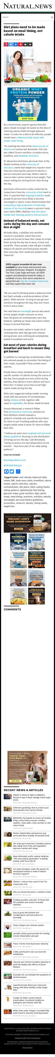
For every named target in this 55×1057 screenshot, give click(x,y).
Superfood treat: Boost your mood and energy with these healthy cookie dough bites (30, 987)
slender (29, 503)
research (20, 503)
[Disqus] (27, 646)
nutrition (38, 496)
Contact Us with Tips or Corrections (27, 1038)
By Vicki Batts (27, 907)
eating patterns (11, 490)
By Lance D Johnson (29, 1016)
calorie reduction (19, 483)
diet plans (24, 487)
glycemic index (11, 493)
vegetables (17, 403)
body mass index (24, 480)
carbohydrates (11, 487)
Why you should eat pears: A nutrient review (32, 892)
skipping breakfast (34, 195)
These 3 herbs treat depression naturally (30, 944)
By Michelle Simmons (30, 803)
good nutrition (26, 493)
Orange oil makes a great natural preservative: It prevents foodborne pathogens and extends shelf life (28, 1000)
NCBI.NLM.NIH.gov (13, 465)
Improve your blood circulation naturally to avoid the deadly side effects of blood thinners (31, 964)
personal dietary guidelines (29, 500)
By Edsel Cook (27, 851)
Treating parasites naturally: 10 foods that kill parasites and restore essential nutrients (31, 902)
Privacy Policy (27, 1048)
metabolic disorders (28, 156)
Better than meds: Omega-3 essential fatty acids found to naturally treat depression (31, 1012)
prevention (9, 503)
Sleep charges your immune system (28, 925)
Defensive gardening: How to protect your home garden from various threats (31, 809)
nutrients (28, 496)
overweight (25, 311)
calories (33, 483)
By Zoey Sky (27, 838)
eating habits (43, 487)
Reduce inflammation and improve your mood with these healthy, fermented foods (31, 834)
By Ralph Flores (28, 1005)
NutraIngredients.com (15, 460)
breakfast (38, 480)
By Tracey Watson (28, 864)
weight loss (9, 506)
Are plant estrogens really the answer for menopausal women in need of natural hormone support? (31, 871)
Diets (32, 487)
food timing (38, 490)
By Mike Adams (28, 828)
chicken (14, 400)
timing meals (40, 503)
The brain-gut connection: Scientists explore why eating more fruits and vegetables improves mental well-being (32, 846)
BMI (13, 480)
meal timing (16, 496)
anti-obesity (25, 477)
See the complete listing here (34, 281)
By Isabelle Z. (27, 928)
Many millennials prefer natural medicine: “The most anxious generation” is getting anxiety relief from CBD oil (31, 858)
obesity (46, 496)
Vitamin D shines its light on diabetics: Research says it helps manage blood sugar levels (32, 797)
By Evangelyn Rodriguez (31, 957)
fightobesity (26, 490)
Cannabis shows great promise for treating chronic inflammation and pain (31, 934)
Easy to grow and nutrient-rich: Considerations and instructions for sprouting (28, 915)
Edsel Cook (20, 40)
